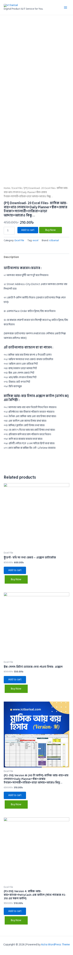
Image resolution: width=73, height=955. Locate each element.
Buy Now (50, 230)
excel (35, 240)
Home (7, 188)
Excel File (17, 188)
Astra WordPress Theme (55, 944)
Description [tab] (11, 257)
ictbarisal (54, 240)
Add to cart (27, 230)
